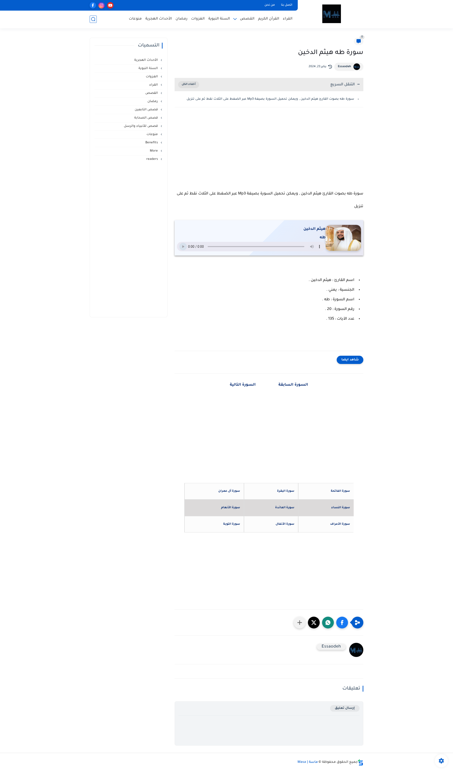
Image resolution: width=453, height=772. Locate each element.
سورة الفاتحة (340, 491)
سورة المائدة (284, 507)
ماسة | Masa (308, 762)
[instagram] (101, 5)
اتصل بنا (286, 5)
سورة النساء (340, 507)
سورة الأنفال (285, 524)
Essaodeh (344, 66)
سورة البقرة (285, 491)
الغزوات (198, 19)
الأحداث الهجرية (158, 19)
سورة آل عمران (229, 491)
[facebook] (93, 5)
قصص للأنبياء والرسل (141, 126)
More (154, 151)
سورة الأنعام (230, 507)
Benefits (152, 142)
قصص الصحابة (146, 118)
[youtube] (110, 5)
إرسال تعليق (345, 708)
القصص (247, 19)
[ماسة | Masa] (331, 13)
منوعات (135, 19)
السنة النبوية (219, 19)
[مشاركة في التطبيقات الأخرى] (300, 622)
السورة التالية (243, 385)
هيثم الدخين (314, 229)
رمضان (182, 19)
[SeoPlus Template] (360, 762)
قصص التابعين (147, 109)
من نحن (269, 5)
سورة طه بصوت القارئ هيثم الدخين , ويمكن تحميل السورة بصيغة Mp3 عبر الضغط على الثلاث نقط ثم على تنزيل (270, 99)
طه (323, 237)
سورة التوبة (231, 524)
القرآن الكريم (268, 19)
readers (152, 159)
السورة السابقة (292, 385)
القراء (288, 19)
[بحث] (93, 19)
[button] (342, 622)
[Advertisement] (269, 152)
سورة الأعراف (340, 524)
